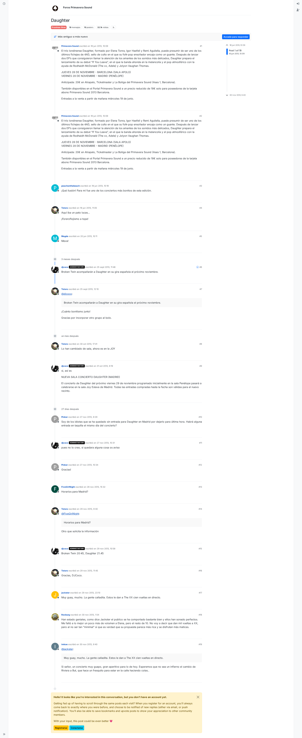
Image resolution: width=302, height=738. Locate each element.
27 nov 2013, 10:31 (106, 443)
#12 (200, 465)
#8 (200, 344)
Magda (64, 236)
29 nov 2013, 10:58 (106, 548)
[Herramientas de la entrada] (199, 106)
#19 (200, 644)
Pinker (64, 417)
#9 (200, 366)
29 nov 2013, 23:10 (91, 592)
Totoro (64, 208)
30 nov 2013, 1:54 (90, 614)
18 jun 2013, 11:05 (88, 208)
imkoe (64, 644)
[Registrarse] (298, 10)
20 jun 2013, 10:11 (88, 236)
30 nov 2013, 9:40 (88, 644)
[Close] (198, 697)
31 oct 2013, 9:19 (105, 366)
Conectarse (77, 728)
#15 (200, 548)
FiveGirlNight (68, 487)
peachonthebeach (70, 186)
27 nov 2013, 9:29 (88, 417)
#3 (200, 186)
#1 (201, 46)
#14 (200, 509)
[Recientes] (4, 3)
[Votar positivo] (182, 106)
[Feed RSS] (113, 27)
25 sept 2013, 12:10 (89, 289)
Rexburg (65, 614)
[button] (4, 734)
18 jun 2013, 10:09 (99, 46)
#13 (200, 487)
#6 (200, 267)
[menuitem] (298, 3)
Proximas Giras (59, 27)
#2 (200, 116)
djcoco (64, 267)
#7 (201, 289)
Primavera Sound (70, 46)
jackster (65, 592)
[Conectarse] (298, 3)
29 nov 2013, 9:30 (89, 509)
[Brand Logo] (56, 7)
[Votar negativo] (193, 106)
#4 (200, 208)
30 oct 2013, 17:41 (88, 344)
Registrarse (61, 728)
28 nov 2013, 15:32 (96, 487)
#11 (200, 443)
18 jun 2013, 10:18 (100, 186)
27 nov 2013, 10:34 (89, 465)
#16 (200, 570)
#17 (200, 592)
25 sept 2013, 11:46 (106, 267)
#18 (200, 614)
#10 (200, 417)
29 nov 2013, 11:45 (89, 570)
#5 (200, 236)
